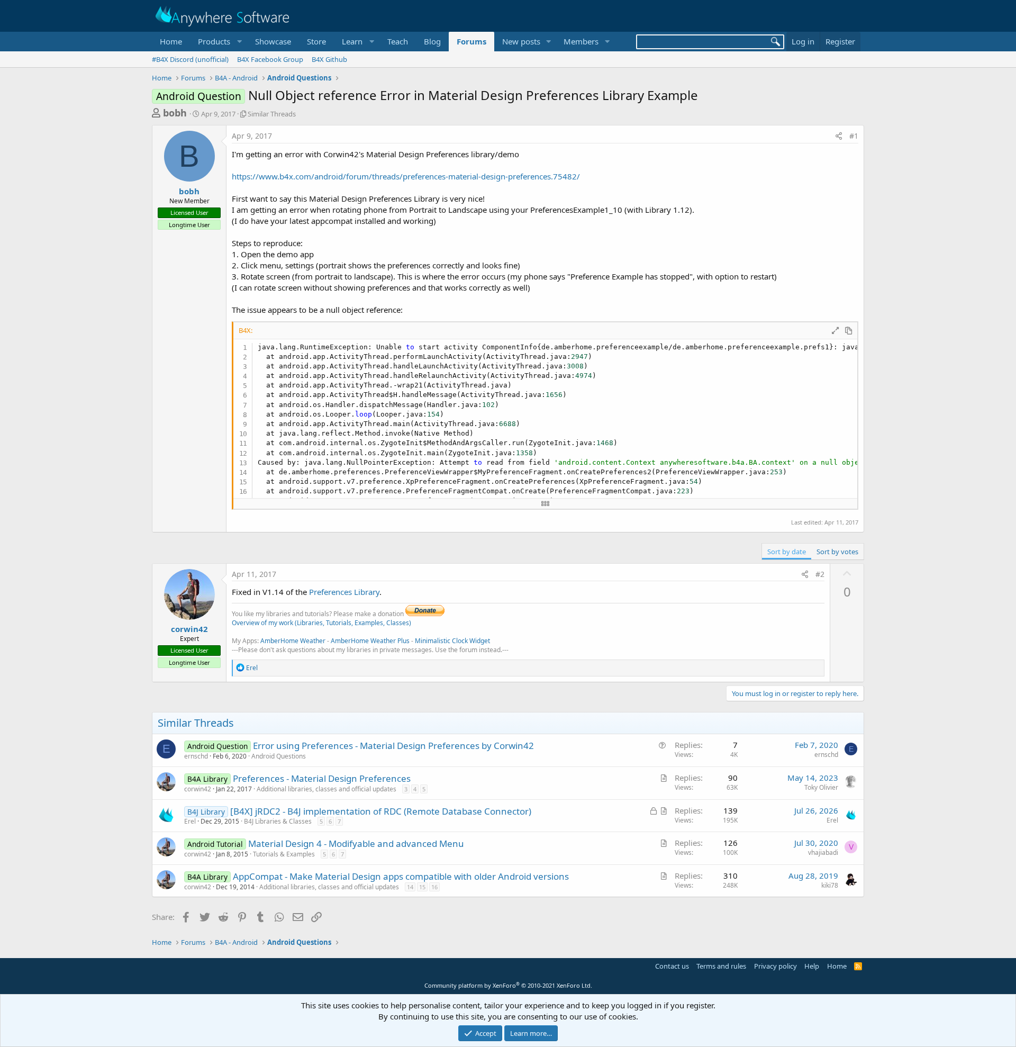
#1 (853, 136)
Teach (397, 41)
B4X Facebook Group (270, 59)
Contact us (672, 966)
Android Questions (278, 756)
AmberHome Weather (292, 640)
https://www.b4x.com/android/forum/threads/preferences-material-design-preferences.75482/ (406, 176)
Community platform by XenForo (508, 985)
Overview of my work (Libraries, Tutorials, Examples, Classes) (321, 622)
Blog (432, 41)
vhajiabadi (823, 852)
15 (422, 887)
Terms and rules (721, 966)
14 (410, 887)
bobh (175, 112)
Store (316, 41)
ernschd (196, 756)
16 (434, 887)
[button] (218, 41)
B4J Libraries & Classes (278, 821)
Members (581, 41)
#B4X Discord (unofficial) (190, 59)
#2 (819, 574)
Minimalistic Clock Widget (452, 640)
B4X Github (329, 59)
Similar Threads (272, 114)
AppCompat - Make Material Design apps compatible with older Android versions (401, 876)
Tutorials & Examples (284, 854)
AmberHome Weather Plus (370, 640)
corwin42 (189, 629)
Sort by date (786, 551)
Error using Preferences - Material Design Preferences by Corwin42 (393, 745)
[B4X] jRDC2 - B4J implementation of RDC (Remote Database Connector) (380, 811)
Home (171, 41)
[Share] (839, 136)
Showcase (273, 41)
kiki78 (829, 885)
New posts (521, 41)
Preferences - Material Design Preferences (322, 778)
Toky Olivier (821, 787)
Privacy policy (775, 966)
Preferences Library (344, 591)
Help (811, 966)
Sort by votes (837, 551)
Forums (471, 41)
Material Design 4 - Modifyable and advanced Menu (356, 843)
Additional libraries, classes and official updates (326, 788)
